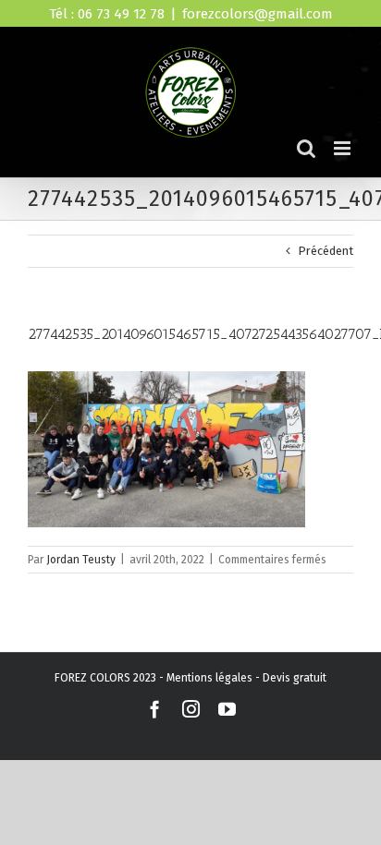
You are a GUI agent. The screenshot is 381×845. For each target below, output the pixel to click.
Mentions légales (209, 677)
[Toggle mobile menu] (343, 148)
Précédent (325, 251)
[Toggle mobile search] (306, 148)
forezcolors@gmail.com (257, 14)
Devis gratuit (294, 677)
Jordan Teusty (81, 559)
